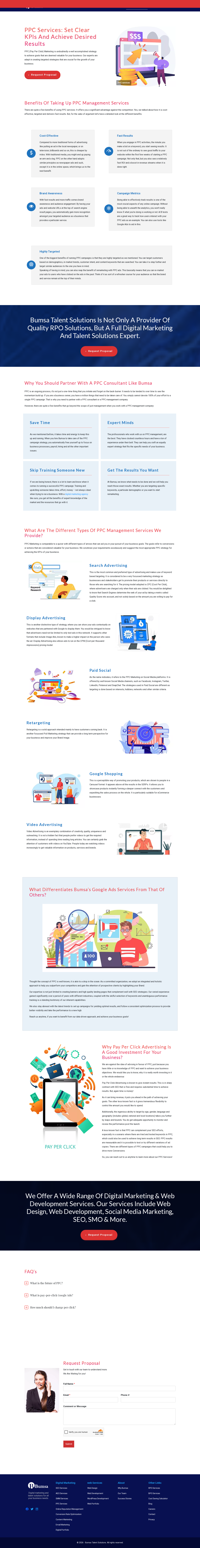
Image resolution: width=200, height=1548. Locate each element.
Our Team (122, 1493)
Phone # (125, 1395)
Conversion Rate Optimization (68, 1514)
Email (66, 1395)
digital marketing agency (76, 494)
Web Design (92, 1488)
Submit (68, 1444)
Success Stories (125, 1498)
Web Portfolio (93, 1504)
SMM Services (62, 1498)
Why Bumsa (123, 1488)
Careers (151, 1509)
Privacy (151, 1519)
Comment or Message (74, 1406)
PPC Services (61, 1504)
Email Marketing (63, 1525)
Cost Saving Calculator (158, 1498)
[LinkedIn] (37, 1509)
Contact (151, 1514)
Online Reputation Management (69, 1509)
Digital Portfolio (62, 1530)
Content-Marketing (64, 1519)
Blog (150, 1504)
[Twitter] (32, 1509)
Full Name (69, 1384)
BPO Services (154, 1493)
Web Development (95, 1493)
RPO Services (154, 1488)
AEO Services (61, 1493)
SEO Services (61, 1488)
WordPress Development (98, 1498)
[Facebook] (27, 1509)
